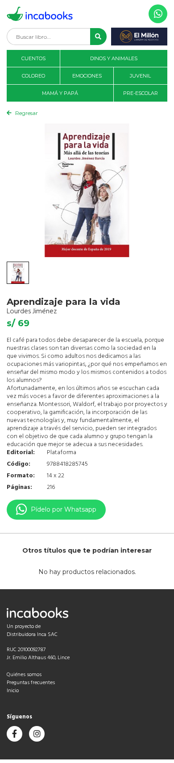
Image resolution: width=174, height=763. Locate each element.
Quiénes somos (24, 674)
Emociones (87, 76)
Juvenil (140, 76)
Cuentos (33, 58)
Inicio (13, 690)
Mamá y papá (60, 93)
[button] (98, 36)
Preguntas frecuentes (31, 682)
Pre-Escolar (140, 93)
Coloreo (33, 76)
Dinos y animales (113, 58)
